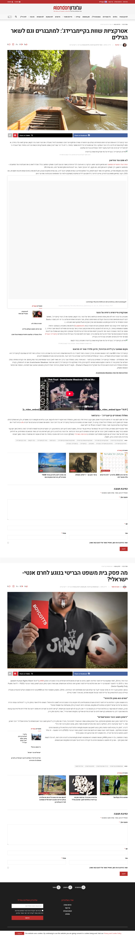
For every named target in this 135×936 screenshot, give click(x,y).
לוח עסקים (49, 17)
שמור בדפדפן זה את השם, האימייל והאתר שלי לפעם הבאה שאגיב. (108, 543)
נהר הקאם (31, 440)
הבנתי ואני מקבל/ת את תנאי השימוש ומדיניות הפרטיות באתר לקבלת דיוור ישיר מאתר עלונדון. (29, 912)
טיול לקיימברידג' (42, 440)
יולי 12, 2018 (107, 45)
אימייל (63, 533)
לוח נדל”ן (23, 17)
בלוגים (115, 17)
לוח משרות (40, 17)
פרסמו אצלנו (118, 2)
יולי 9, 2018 (103, 587)
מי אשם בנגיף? (36, 747)
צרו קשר (110, 2)
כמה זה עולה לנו (36, 323)
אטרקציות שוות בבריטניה (84, 440)
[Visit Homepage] (67, 8)
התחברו (17, 2)
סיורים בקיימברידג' (120, 443)
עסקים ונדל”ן (96, 17)
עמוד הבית (125, 24)
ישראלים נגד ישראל (34, 752)
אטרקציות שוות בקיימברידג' (66, 440)
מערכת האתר (115, 587)
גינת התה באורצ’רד (80, 434)
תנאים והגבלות (67, 911)
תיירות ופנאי (68, 17)
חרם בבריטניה (89, 766)
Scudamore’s (80, 326)
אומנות (73, 471)
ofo (22, 422)
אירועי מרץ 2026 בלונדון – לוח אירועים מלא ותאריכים (114, 476)
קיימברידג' (83, 443)
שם (126, 524)
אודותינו (125, 2)
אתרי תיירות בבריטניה (106, 24)
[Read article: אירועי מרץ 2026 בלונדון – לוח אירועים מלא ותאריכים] (114, 463)
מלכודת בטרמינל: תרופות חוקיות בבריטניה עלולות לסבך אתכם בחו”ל (84, 798)
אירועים (57, 17)
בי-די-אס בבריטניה (102, 766)
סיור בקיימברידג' (21, 440)
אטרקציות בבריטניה (117, 440)
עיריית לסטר (79, 766)
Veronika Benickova (76, 306)
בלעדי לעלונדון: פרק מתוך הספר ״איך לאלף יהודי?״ (22, 738)
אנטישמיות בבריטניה (106, 566)
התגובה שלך (123, 497)
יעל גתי (117, 45)
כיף (41, 471)
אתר (126, 533)
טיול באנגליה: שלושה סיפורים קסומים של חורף (26, 334)
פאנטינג (91, 443)
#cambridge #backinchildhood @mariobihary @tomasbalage (106, 302)
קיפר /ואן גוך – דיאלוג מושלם (86, 475)
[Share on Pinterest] (15, 135)
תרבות (32, 17)
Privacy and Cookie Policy (112, 933)
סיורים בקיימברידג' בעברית (104, 443)
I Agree (19, 933)
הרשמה (9, 2)
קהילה (78, 17)
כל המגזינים (107, 17)
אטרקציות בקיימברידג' (101, 440)
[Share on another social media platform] (10, 135)
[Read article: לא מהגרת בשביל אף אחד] (37, 314)
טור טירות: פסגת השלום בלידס (32, 329)
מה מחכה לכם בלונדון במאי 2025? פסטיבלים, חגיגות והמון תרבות (54, 476)
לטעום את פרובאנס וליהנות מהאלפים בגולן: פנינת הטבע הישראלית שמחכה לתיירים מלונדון (52, 799)
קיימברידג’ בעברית (51, 334)
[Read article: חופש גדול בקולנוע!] (114, 785)
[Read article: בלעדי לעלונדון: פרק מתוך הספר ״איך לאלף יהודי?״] (36, 736)
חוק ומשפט (86, 17)
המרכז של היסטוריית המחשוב (118, 164)
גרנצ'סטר (52, 440)
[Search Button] (16, 17)
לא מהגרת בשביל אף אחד (23, 312)
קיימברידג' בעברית (72, 443)
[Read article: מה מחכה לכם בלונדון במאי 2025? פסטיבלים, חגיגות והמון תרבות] (52, 463)
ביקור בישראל (44, 793)
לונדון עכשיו (124, 17)
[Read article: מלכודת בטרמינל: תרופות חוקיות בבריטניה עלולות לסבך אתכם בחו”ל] (83, 785)
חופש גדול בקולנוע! (121, 797)
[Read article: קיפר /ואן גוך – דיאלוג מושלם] (83, 463)
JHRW (41, 681)
